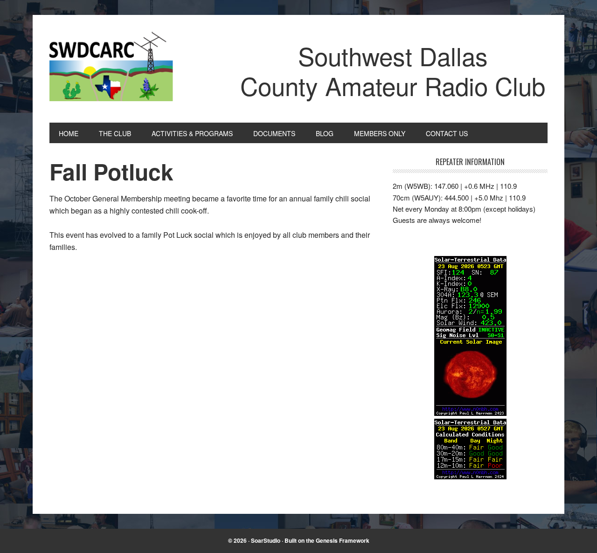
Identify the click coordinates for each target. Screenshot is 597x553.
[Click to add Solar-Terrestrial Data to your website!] (470, 413)
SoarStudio (265, 540)
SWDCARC (112, 69)
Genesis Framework (342, 540)
